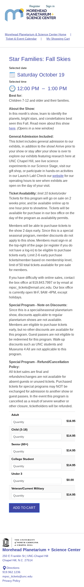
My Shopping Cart (58, 38)
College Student (22, 459)
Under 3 (16, 473)
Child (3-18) (19, 429)
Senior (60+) (19, 444)
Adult (15, 414)
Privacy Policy (11, 580)
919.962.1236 (11, 572)
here (12, 128)
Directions (13, 567)
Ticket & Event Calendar (21, 38)
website (58, 176)
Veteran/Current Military (27, 488)
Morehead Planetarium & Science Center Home (35, 34)
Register (34, 6)
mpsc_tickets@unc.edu (17, 576)
